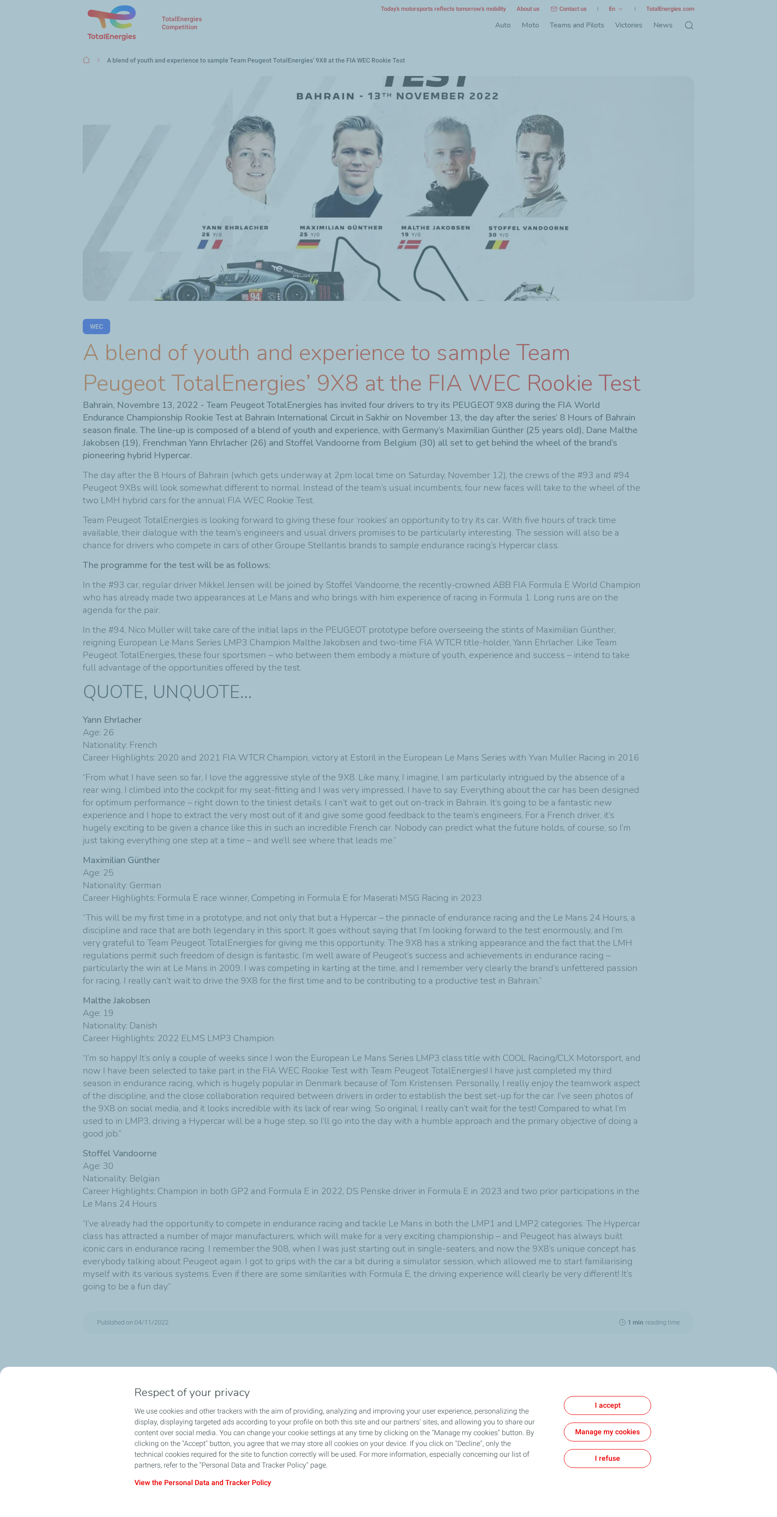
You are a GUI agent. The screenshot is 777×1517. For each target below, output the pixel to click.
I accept (608, 1405)
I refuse (607, 1458)
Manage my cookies (607, 1432)
